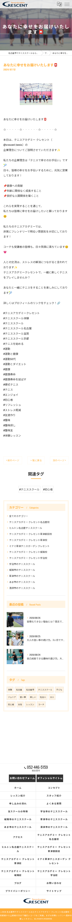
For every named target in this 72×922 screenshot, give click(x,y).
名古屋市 (30, 689)
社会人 (43, 696)
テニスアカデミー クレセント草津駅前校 (30, 534)
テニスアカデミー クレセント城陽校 (28, 552)
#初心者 (48, 489)
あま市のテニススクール (22, 582)
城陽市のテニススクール (22, 569)
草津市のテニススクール (22, 576)
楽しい (33, 696)
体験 (10, 689)
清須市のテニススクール (22, 588)
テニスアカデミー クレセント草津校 (28, 540)
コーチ (41, 704)
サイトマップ (54, 890)
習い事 (23, 696)
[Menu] (67, 4)
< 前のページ (12, 460)
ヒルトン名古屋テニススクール (25, 528)
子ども (59, 689)
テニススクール (45, 689)
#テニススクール (29, 489)
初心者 (11, 704)
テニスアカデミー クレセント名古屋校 (29, 522)
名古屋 (19, 689)
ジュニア (12, 696)
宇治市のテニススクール (22, 564)
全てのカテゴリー (18, 516)
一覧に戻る (36, 460)
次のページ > (59, 460)
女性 (20, 704)
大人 (52, 696)
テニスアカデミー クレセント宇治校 (28, 558)
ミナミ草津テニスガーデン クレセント (29, 546)
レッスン (30, 704)
